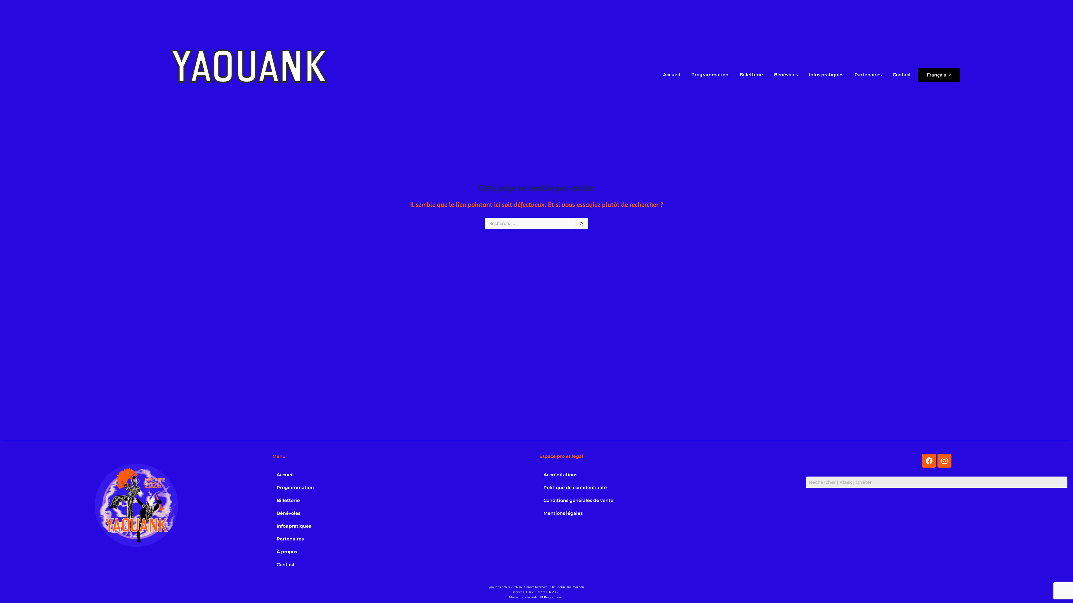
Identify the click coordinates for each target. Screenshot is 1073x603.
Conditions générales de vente (578, 500)
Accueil (671, 74)
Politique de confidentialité (575, 487)
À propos (287, 551)
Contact (902, 74)
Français (936, 75)
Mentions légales (563, 513)
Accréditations (560, 474)
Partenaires (868, 74)
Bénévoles (786, 74)
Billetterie (751, 74)
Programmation (709, 74)
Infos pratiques (826, 74)
